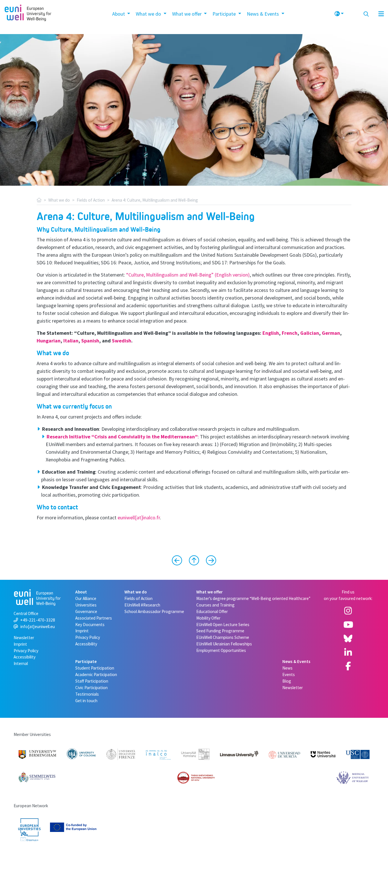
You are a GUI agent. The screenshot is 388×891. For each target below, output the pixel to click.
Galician (309, 333)
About (81, 592)
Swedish (121, 340)
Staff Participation (91, 681)
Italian (70, 340)
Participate (86, 661)
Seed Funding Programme (220, 630)
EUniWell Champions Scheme (222, 637)
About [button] (119, 14)
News (287, 668)
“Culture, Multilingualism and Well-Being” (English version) (188, 274)
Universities (86, 605)
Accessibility (25, 657)
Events (288, 674)
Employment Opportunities (221, 650)
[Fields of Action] (194, 560)
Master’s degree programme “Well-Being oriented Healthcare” (253, 598)
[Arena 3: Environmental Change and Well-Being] (179, 560)
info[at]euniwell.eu (37, 626)
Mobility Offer (208, 618)
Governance (86, 611)
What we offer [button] (187, 14)
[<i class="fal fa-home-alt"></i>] (39, 200)
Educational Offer (212, 611)
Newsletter (24, 637)
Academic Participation (96, 674)
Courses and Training (215, 605)
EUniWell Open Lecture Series (222, 624)
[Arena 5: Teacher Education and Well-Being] (208, 560)
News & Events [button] (263, 14)
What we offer (209, 592)
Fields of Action (91, 200)
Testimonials (87, 694)
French (289, 333)
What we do (59, 200)
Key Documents (90, 624)
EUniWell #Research (142, 605)
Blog (286, 681)
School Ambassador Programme (154, 611)
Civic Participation (91, 687)
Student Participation (94, 668)
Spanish (90, 340)
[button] (339, 13)
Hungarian (49, 340)
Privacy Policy (26, 650)
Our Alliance (85, 598)
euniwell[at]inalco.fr (139, 517)
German (331, 333)
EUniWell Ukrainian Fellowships (224, 644)
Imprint (20, 644)
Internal (21, 663)
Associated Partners (93, 618)
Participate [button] (224, 14)
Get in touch (86, 700)
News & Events (296, 661)
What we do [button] (149, 14)
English (270, 333)
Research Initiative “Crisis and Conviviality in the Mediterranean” (122, 436)
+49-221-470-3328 (37, 620)
